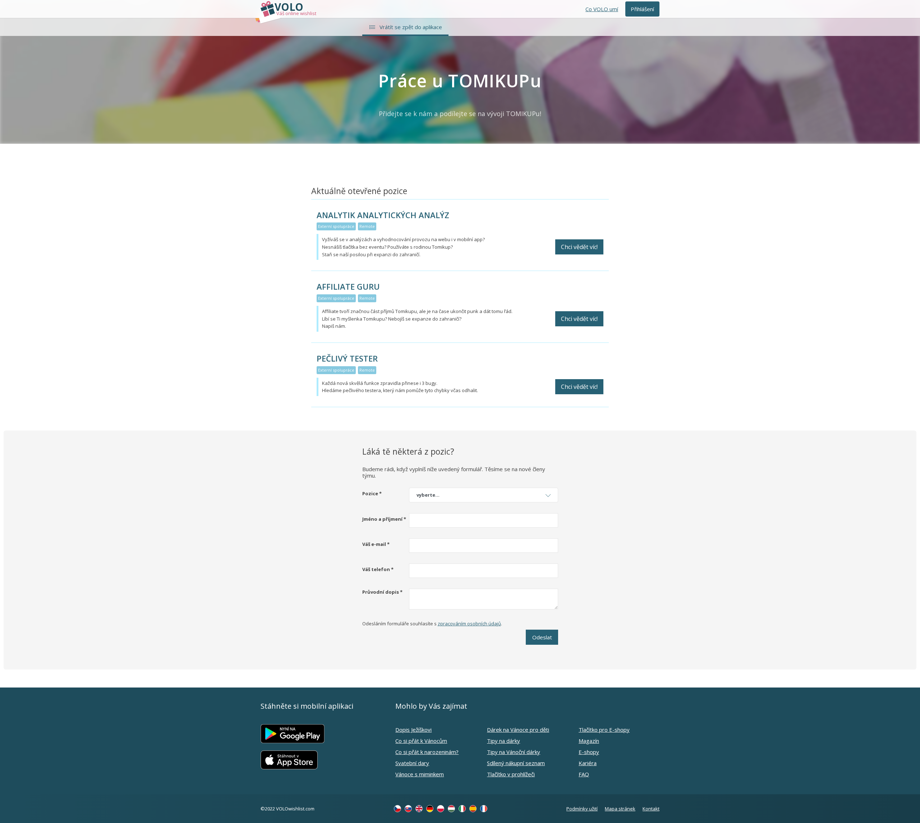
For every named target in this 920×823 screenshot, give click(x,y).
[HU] (451, 808)
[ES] (473, 808)
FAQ (584, 774)
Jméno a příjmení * (384, 519)
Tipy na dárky (503, 740)
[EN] (419, 808)
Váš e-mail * (376, 544)
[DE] (429, 808)
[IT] (462, 808)
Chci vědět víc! (579, 247)
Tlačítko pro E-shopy (604, 729)
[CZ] (397, 808)
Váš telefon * (378, 569)
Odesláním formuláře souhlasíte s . (432, 623)
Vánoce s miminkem (419, 774)
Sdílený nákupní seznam (516, 763)
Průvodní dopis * (382, 592)
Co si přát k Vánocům (421, 740)
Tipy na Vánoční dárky (513, 751)
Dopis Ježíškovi (413, 729)
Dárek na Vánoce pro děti (518, 729)
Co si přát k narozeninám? (427, 751)
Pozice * (372, 493)
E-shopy (589, 751)
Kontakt (651, 808)
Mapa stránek (620, 808)
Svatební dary (412, 763)
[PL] (440, 808)
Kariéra (588, 763)
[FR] (483, 808)
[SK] (408, 808)
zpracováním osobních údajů (469, 623)
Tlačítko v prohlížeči (511, 774)
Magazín (589, 740)
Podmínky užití (582, 808)
